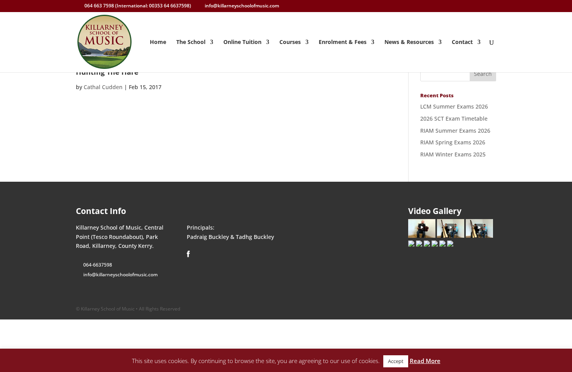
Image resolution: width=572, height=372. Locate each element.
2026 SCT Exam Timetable (454, 118)
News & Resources (409, 42)
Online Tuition (242, 42)
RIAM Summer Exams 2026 (455, 130)
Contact (462, 42)
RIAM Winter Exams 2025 (453, 154)
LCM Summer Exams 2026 (454, 106)
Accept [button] (396, 361)
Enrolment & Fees (343, 42)
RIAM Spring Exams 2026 (452, 142)
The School (190, 42)
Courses (290, 42)
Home (158, 42)
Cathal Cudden (103, 87)
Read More (425, 361)
